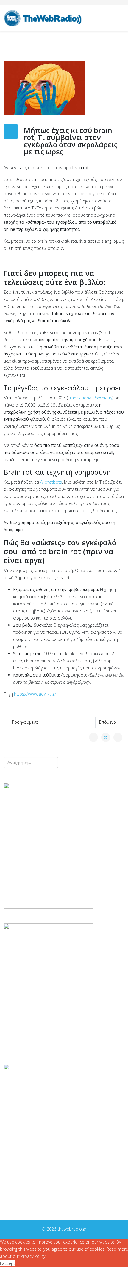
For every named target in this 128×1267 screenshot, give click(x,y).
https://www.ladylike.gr (35, 694)
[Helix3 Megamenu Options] (122, 18)
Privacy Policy (33, 1256)
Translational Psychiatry (90, 398)
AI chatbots (51, 482)
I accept (7, 1263)
